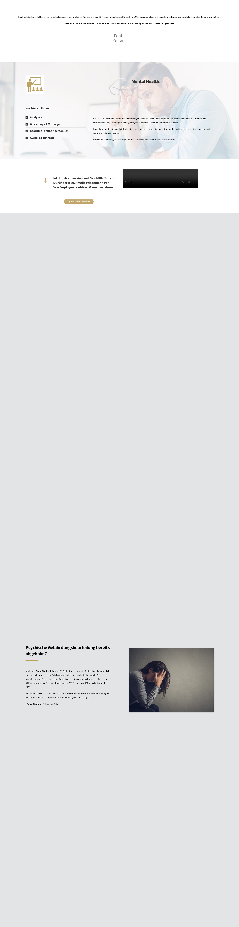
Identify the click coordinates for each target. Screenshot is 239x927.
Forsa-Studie (42, 671)
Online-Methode (77, 693)
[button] (56, 117)
